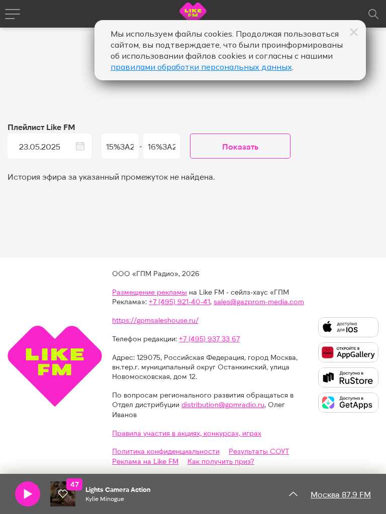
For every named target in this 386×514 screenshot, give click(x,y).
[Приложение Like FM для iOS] (348, 327)
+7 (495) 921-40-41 (179, 301)
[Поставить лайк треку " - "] (62, 493)
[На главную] (193, 15)
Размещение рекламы (149, 292)
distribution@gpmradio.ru (222, 404)
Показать (240, 146)
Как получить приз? (220, 461)
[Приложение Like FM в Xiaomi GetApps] (348, 403)
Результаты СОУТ (259, 451)
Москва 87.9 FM (341, 494)
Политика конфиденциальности (166, 451)
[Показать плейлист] (293, 493)
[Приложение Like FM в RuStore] (348, 377)
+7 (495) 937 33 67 (209, 338)
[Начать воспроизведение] (27, 493)
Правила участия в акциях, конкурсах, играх (186, 433)
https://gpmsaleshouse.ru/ (155, 320)
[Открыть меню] (12, 14)
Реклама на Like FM (145, 461)
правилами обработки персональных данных (201, 67)
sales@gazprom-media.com (259, 301)
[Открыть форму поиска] (373, 14)
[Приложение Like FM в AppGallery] (348, 352)
